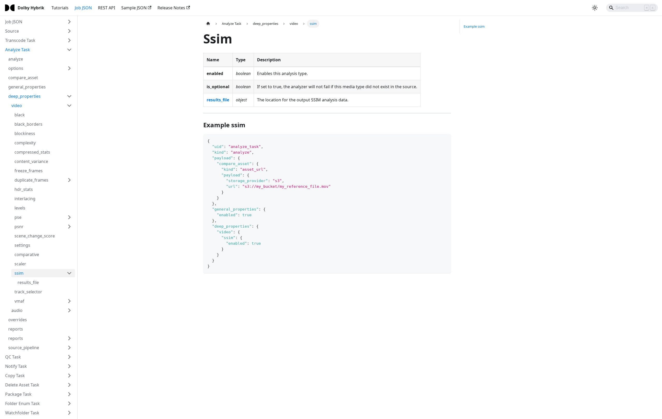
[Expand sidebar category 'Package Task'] (69, 394)
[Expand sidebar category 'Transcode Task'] (69, 40)
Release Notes (171, 8)
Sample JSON (134, 8)
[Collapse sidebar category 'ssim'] (69, 273)
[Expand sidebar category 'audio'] (69, 310)
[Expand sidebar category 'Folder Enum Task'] (69, 403)
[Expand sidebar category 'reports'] (69, 338)
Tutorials (60, 8)
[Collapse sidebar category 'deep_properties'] (69, 96)
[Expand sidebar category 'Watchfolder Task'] (69, 413)
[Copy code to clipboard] (444, 140)
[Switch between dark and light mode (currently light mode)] (595, 8)
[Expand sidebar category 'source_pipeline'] (69, 347)
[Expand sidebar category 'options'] (69, 68)
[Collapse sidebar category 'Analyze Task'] (69, 50)
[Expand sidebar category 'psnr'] (69, 226)
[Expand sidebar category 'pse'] (69, 217)
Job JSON (83, 8)
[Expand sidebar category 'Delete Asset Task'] (69, 385)
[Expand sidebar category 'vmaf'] (69, 301)
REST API (106, 8)
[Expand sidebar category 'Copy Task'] (69, 375)
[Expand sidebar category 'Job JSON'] (69, 22)
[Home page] (208, 24)
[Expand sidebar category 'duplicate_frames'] (69, 180)
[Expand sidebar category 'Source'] (69, 31)
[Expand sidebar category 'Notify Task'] (69, 366)
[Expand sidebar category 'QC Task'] (69, 357)
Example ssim (474, 26)
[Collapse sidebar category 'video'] (69, 105)
